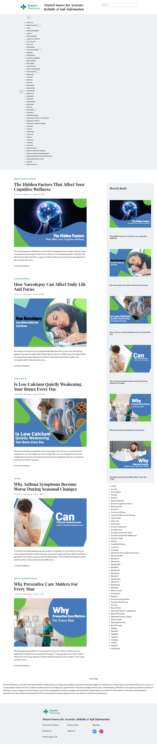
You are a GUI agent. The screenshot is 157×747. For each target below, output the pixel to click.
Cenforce (115, 509)
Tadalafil (114, 631)
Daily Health (116, 518)
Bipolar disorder (117, 501)
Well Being (115, 648)
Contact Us (46, 731)
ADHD (113, 486)
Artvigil (114, 495)
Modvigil (114, 588)
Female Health (20, 379)
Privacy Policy (73, 725)
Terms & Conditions (50, 725)
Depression (115, 524)
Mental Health (117, 556)
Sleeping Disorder (22, 279)
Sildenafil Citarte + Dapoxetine (123, 611)
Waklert (114, 646)
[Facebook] (94, 731)
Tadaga (114, 628)
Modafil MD (115, 564)
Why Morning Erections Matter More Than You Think (128, 478)
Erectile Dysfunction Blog (25, 579)
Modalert (114, 576)
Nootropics (115, 593)
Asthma (17, 479)
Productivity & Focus (119, 602)
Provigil (114, 605)
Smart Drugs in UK (49, 737)
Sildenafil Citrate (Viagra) (121, 617)
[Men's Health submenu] (37, 148)
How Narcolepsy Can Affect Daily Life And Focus (50, 286)
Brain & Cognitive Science (25, 179)
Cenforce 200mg (118, 512)
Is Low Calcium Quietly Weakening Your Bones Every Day (47, 386)
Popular (114, 596)
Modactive (115, 561)
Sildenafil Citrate (118, 614)
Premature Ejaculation (120, 599)
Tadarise (114, 637)
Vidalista (114, 640)
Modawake (115, 585)
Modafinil (115, 567)
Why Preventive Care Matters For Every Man (46, 586)
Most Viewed (116, 590)
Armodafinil (116, 492)
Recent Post (116, 608)
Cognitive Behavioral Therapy (123, 515)
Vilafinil (114, 643)
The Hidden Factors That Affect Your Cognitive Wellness (49, 186)
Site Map (96, 725)
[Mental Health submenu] (38, 25)
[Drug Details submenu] (37, 72)
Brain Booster (116, 506)
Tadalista (114, 634)
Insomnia (115, 547)
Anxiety (114, 489)
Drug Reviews (116, 530)
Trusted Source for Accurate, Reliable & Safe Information (64, 7)
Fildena (114, 541)
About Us (71, 731)
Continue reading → (22, 265)
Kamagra (115, 550)
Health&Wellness (118, 544)
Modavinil (115, 582)
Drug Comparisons (119, 527)
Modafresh (115, 570)
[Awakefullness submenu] (39, 50)
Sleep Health (116, 619)
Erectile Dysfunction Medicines (124, 535)
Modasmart (115, 579)
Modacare (115, 559)
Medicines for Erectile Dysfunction (125, 553)
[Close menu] (28, 17)
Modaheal (115, 573)
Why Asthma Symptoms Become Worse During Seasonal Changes (45, 486)
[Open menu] (21, 91)
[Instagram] (101, 731)
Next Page (93, 679)
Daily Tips (115, 521)
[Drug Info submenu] (34, 110)
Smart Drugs (116, 625)
